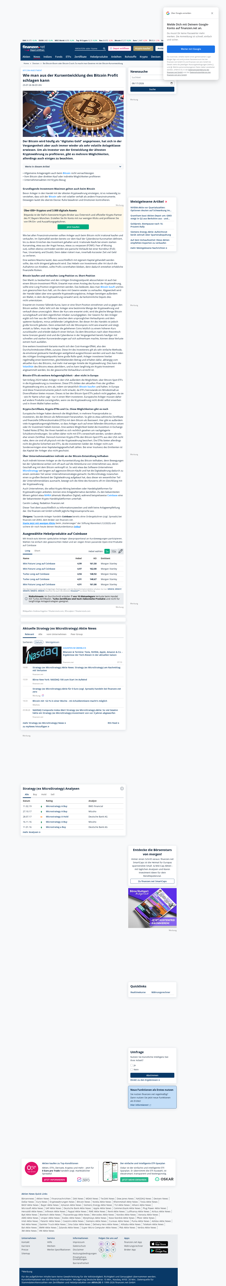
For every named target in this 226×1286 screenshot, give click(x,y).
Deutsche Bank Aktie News (77, 1208)
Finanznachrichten (61, 1198)
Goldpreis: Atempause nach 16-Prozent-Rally (147, 225)
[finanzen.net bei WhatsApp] (104, 1255)
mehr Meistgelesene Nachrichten (148, 247)
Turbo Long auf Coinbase (36, 573)
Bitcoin (118, 40)
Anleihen (116, 56)
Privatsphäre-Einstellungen (80, 1258)
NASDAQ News (143, 1198)
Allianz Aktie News (141, 1205)
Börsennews (28, 1198)
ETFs (68, 56)
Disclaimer (78, 1250)
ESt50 (41, 40)
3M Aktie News (29, 1230)
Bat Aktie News (29, 1227)
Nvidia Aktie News (102, 1201)
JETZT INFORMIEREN (54, 1179)
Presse (25, 1250)
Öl (150, 40)
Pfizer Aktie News (146, 1217)
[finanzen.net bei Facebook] (107, 1244)
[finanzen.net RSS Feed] (110, 1255)
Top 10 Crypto (82, 40)
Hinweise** (75, 591)
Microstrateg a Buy (56, 827)
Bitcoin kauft (108, 286)
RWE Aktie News (97, 1211)
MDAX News (92, 1198)
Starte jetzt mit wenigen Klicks (39, 523)
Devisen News (161, 1198)
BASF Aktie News (30, 1205)
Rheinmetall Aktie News (125, 1201)
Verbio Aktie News (147, 1227)
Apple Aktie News (102, 1208)
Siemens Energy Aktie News (98, 1205)
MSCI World (59, 40)
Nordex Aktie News (126, 1214)
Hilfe (49, 1242)
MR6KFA (33, 591)
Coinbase (112, 495)
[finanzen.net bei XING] (113, 1249)
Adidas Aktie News (161, 1221)
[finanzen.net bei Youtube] (113, 1244)
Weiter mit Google (191, 49)
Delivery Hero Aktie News (106, 1224)
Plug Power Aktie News (154, 1208)
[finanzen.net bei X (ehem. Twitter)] (101, 1249)
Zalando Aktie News (69, 1227)
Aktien (26, 56)
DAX (24, 40)
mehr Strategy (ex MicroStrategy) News (44, 722)
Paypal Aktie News (77, 1211)
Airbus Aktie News (161, 1211)
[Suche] (104, 48)
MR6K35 (41, 591)
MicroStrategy (30, 470)
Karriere (26, 1246)
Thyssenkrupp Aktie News (76, 1214)
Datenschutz (79, 1246)
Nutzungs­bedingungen (85, 1253)
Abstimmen (152, 1075)
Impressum (79, 1242)
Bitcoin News (83, 1201)
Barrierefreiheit (81, 1263)
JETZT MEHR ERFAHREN (134, 1179)
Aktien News (42, 1198)
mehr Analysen (31, 832)
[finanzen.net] (34, 46)
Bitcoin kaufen (87, 386)
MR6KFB (26, 591)
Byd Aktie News (29, 1214)
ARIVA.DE (96, 1282)
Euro (135, 40)
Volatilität (28, 366)
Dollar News (28, 1201)
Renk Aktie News (116, 1211)
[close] (212, 13)
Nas (100, 40)
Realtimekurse (138, 992)
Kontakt (25, 1242)
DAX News (78, 1198)
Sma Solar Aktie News (79, 1224)
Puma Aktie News (140, 1221)
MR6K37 (118, 589)
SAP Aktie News (53, 1208)
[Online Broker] (34, 50)
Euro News (41, 1201)
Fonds (58, 56)
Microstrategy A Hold (57, 816)
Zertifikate (81, 56)
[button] (119, 48)
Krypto (144, 56)
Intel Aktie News (30, 1221)
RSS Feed (113, 722)
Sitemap (26, 1253)
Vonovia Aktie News (148, 1214)
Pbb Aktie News (127, 1227)
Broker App (130, 1250)
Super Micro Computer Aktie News (99, 1227)
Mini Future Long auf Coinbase (39, 563)
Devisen (156, 56)
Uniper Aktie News (50, 1217)
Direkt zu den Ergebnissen (144, 1079)
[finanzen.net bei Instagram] (101, 1244)
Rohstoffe (130, 56)
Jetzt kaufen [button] (73, 226)
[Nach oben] (170, 1283)
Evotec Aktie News (71, 1217)
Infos (77, 526)
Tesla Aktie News (149, 1201)
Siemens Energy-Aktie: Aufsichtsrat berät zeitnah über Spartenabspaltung (151, 233)
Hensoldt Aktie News (32, 1211)
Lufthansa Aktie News (138, 1211)
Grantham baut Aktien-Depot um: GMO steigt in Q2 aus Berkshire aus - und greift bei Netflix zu (151, 217)
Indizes (48, 56)
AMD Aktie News (30, 1217)
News (37, 56)
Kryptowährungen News (62, 1201)
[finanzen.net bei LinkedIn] (107, 1249)
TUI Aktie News (122, 1205)
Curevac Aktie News (119, 1221)
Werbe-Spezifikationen (58, 1250)
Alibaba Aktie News (131, 1224)
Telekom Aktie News (153, 1224)
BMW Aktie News (48, 1227)
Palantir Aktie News (50, 1221)
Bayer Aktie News (50, 1205)
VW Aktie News (46, 1230)
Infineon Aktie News (55, 1211)
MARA (47, 495)
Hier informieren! (139, 1104)
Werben (51, 1246)
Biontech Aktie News (50, 1214)
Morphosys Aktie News (94, 1217)
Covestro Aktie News (73, 1221)
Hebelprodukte (99, 56)
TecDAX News (108, 1198)
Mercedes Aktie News (103, 1214)
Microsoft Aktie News (32, 1208)
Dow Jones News (125, 1198)
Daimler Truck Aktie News (52, 1224)
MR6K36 (111, 589)
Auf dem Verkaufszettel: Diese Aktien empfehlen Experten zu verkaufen (150, 241)
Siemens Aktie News (96, 1221)
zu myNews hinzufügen (35, 726)
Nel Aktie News (29, 1224)
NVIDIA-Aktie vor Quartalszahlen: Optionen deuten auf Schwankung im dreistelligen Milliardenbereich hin (150, 209)
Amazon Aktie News (71, 1205)
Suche (152, 89)
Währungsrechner (160, 992)
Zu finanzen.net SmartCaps (152, 881)
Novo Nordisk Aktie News (122, 1217)
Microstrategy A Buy (56, 806)
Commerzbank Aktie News (127, 1208)
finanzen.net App (133, 1242)
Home (26, 63)
